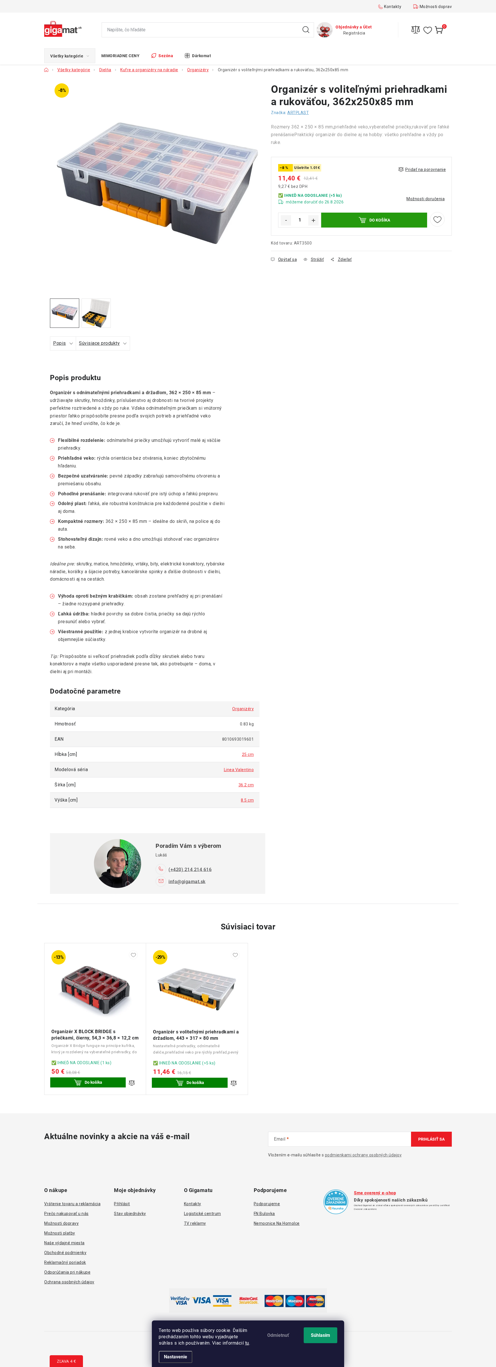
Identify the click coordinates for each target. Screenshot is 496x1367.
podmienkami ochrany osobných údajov (363, 1155)
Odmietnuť (278, 1335)
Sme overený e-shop (375, 1192)
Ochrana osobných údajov (69, 1282)
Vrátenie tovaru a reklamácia (72, 1204)
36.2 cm (246, 785)
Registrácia (354, 33)
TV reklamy (195, 1223)
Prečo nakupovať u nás (66, 1213)
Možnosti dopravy (437, 6)
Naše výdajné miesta (64, 1243)
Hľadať (306, 29)
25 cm (248, 754)
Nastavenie (175, 1357)
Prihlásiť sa (431, 1139)
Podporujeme (267, 1204)
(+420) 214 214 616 (190, 869)
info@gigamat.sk (187, 881)
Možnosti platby (59, 1233)
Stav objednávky (130, 1213)
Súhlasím (320, 1335)
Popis (59, 343)
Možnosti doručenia (425, 199)
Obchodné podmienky (65, 1252)
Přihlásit (122, 1204)
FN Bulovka (264, 1213)
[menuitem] (69, 55)
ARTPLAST (298, 112)
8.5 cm (247, 800)
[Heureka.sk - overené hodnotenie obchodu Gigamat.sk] (335, 1201)
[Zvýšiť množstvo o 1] (313, 220)
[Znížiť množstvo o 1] (286, 220)
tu (247, 1343)
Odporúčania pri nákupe (67, 1272)
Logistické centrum (202, 1213)
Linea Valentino (239, 769)
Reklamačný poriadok (65, 1262)
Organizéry (243, 708)
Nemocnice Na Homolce (277, 1223)
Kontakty (392, 6)
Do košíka (379, 220)
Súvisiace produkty (99, 343)
